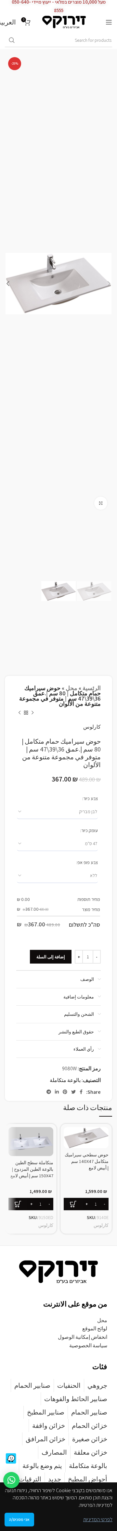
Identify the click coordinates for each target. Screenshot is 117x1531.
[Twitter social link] (73, 1092)
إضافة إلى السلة (50, 957)
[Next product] (19, 713)
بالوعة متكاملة (65, 1080)
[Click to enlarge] (100, 503)
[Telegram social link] (49, 1092)
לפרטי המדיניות (97, 1519)
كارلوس (92, 726)
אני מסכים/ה (19, 1519)
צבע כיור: (90, 798)
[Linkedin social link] (57, 1092)
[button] (11, 1480)
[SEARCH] (12, 40)
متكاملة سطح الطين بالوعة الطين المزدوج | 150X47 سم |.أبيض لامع (31, 1169)
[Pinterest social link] (65, 1092)
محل (71, 688)
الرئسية (92, 688)
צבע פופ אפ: (87, 862)
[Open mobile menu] (108, 22)
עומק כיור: (89, 830)
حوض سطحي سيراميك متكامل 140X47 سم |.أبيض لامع (87, 1161)
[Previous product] (32, 713)
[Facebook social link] (81, 1092)
